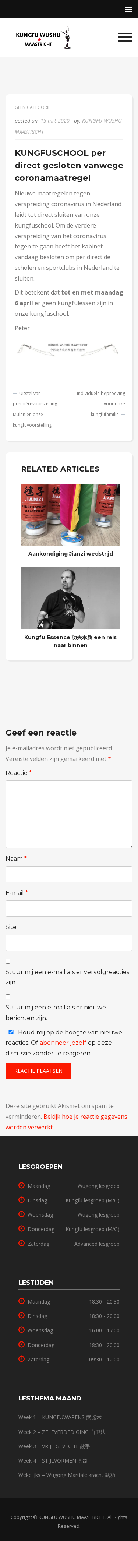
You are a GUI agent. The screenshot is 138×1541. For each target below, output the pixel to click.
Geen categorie (32, 107)
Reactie (19, 772)
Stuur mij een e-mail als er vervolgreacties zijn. (67, 977)
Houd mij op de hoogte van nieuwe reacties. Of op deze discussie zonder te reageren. (64, 1043)
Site (11, 927)
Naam (16, 858)
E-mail (17, 892)
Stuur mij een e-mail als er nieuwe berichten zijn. (56, 1013)
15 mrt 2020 (55, 120)
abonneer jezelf (63, 1042)
